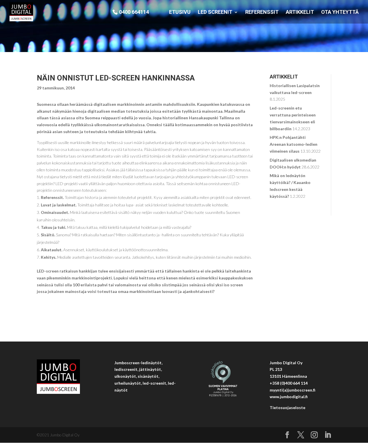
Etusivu (180, 12)
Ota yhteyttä (340, 12)
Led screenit (215, 12)
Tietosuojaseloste (287, 407)
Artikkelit (300, 12)
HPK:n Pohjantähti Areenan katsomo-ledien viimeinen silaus (293, 144)
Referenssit (262, 12)
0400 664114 (134, 12)
